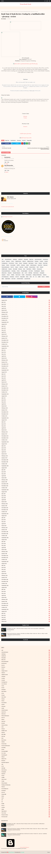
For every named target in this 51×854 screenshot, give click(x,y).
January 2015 (26, 577)
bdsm (27, 276)
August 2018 (26, 491)
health (39, 276)
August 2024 (26, 348)
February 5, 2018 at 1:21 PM (9, 158)
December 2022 (26, 388)
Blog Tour (7, 140)
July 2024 (26, 350)
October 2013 (26, 607)
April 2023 (26, 380)
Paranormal (39, 269)
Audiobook (20, 259)
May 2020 (26, 449)
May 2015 (26, 569)
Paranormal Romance (6, 270)
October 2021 (26, 416)
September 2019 (26, 465)
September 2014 (26, 585)
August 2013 (26, 611)
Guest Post (40, 265)
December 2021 (26, 412)
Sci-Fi (26, 272)
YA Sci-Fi (23, 140)
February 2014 (26, 599)
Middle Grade (4, 269)
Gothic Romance (33, 265)
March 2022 (26, 406)
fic (36, 276)
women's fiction (20, 278)
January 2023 (26, 386)
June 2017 (26, 519)
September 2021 (26, 418)
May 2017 (26, 521)
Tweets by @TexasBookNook (7, 206)
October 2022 (26, 392)
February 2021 (26, 431)
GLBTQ (18, 265)
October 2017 (26, 511)
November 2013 (26, 605)
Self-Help (30, 272)
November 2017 (26, 509)
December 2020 (26, 435)
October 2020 (26, 439)
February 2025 (26, 336)
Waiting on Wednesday (37, 274)
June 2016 (26, 543)
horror (43, 276)
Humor (16, 267)
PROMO (34, 269)
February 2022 (26, 408)
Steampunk (42, 272)
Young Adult (6, 11)
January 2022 (26, 410)
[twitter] (47, 1)
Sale (22, 272)
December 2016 (26, 531)
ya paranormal (27, 278)
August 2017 (26, 515)
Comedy (46, 261)
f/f (33, 276)
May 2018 (26, 497)
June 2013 (26, 615)
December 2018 (26, 483)
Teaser (8, 274)
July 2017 (26, 517)
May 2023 (26, 378)
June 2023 (26, 376)
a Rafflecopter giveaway (25, 133)
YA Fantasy (12, 276)
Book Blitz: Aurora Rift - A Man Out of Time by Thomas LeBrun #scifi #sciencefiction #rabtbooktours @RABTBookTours (25, 629)
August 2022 (26, 396)
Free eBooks (13, 265)
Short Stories (35, 272)
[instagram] (49, 1)
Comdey (41, 261)
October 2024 (26, 344)
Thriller (12, 274)
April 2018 (26, 499)
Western (44, 274)
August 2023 (26, 372)
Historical (45, 265)
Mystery (10, 269)
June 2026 (26, 304)
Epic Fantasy (31, 263)
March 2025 (26, 334)
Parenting (13, 270)
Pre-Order (31, 270)
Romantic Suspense (16, 272)
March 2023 (26, 382)
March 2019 (26, 477)
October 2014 (26, 583)
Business (8, 261)
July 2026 (26, 302)
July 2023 (26, 374)
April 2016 (26, 547)
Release (42, 270)
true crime (13, 278)
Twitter (25, 118)
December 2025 (26, 316)
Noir (24, 269)
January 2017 (26, 529)
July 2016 (26, 541)
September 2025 (26, 322)
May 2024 (26, 354)
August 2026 (26, 300)
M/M (37, 267)
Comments (5, 240)
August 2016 (26, 539)
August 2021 (26, 420)
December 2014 (26, 579)
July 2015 (26, 565)
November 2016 (26, 533)
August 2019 (26, 467)
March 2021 (26, 429)
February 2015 (26, 575)
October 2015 (26, 559)
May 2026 (26, 306)
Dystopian (25, 263)
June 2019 (26, 471)
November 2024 (26, 342)
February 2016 (26, 551)
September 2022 (26, 394)
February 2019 (26, 479)
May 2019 (26, 473)
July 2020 (26, 445)
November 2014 (26, 581)
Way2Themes (11, 852)
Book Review (13, 140)
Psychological (37, 270)
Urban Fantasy (28, 274)
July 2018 (26, 493)
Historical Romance (5, 267)
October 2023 (26, 368)
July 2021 (26, 422)
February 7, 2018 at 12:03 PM (9, 166)
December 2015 (26, 555)
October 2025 (26, 320)
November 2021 (26, 414)
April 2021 (26, 427)
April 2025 (26, 332)
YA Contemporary (5, 276)
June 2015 (26, 567)
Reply (5, 162)
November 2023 (26, 366)
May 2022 (26, 402)
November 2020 (26, 437)
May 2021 (26, 426)
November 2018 (26, 485)
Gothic (27, 265)
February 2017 (26, 527)
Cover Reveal (11, 263)
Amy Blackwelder (8, 165)
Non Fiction (29, 269)
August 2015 (26, 563)
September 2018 (26, 489)
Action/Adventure (8, 259)
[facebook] (45, 1)
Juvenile (26, 267)
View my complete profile (11, 198)
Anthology (15, 259)
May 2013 (26, 617)
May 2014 (26, 593)
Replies (6, 163)
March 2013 (26, 621)
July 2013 (26, 613)
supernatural (7, 278)
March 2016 (26, 549)
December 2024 (26, 340)
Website (25, 116)
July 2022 (26, 398)
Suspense (3, 274)
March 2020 (26, 453)
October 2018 (26, 487)
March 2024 (26, 358)
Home (2, 11)
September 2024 (26, 346)
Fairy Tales (45, 263)
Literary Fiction (32, 267)
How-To (12, 267)
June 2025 (26, 328)
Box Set (3, 261)
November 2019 (26, 461)
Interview (21, 267)
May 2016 (26, 545)
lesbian (47, 276)
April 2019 (26, 475)
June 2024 (26, 352)
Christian (36, 261)
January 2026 (26, 314)
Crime (16, 263)
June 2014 (26, 591)
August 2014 (26, 587)
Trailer (23, 274)
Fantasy (3, 265)
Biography (26, 259)
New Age (20, 269)
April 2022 (26, 404)
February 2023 (26, 384)
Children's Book (30, 261)
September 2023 (26, 370)
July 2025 (26, 326)
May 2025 (26, 330)
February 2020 (26, 455)
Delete (8, 162)
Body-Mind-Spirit (38, 259)
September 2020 (26, 441)
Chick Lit (24, 261)
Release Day (4, 272)
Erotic (36, 263)
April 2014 (26, 595)
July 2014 (26, 589)
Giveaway (19, 140)
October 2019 (26, 463)
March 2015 (26, 573)
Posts (4, 239)
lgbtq (3, 278)
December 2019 (26, 459)
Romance (9, 272)
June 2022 (26, 400)
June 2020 (26, 447)
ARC (2, 259)
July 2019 (26, 469)
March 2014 (26, 597)
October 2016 (26, 535)
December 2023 (26, 364)
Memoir (41, 267)
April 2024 (26, 356)
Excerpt (40, 263)
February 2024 (26, 360)
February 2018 (26, 503)
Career (12, 261)
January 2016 (26, 553)
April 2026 (26, 308)
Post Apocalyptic (24, 270)
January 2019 (26, 481)
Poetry (18, 270)
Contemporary (4, 263)
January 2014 (26, 601)
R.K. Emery (3, 18)
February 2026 (26, 312)
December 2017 (26, 507)
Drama (20, 263)
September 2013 (26, 609)
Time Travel (18, 274)
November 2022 (26, 390)
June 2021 (26, 424)
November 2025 (26, 318)
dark (31, 276)
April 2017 (26, 523)
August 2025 (26, 324)
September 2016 (26, 537)
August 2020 (26, 443)
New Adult (15, 269)
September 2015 (26, 561)
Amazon (25, 126)
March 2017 (26, 525)
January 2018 (26, 505)
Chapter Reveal (18, 261)
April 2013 (26, 619)
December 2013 (26, 603)
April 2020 (26, 451)
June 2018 (26, 495)
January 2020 (26, 457)
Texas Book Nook (25, 4)
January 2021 (26, 433)
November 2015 (26, 557)
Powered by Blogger (24, 847)
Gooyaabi (22, 852)
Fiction (7, 265)
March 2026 (26, 310)
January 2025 (26, 338)
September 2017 (26, 513)
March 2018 (26, 501)
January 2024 (26, 362)
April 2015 (26, 571)
